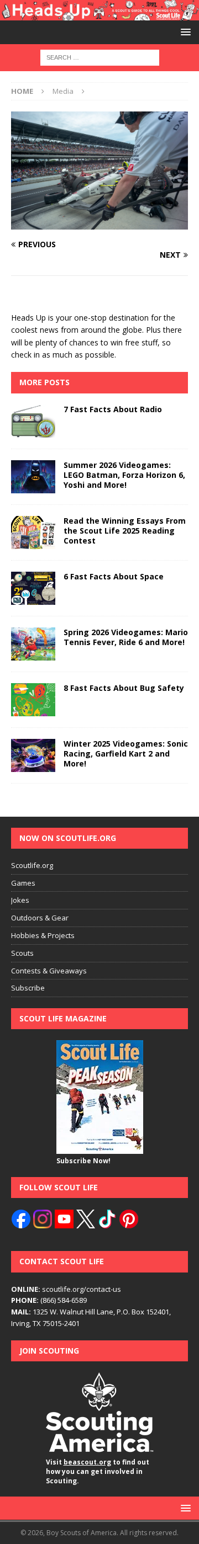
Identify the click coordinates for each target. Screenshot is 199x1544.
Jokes (20, 900)
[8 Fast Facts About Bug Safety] (33, 699)
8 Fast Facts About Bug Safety (124, 688)
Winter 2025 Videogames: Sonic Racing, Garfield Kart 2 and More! (126, 753)
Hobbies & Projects (43, 935)
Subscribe (28, 988)
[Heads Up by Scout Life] (99, 14)
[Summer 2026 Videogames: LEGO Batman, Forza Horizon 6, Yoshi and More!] (33, 476)
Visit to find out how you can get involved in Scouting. (97, 1471)
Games (23, 883)
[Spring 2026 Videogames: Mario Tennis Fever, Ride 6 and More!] (33, 644)
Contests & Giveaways (49, 971)
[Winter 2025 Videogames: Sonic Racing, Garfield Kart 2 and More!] (33, 755)
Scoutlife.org (32, 865)
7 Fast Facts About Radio (113, 409)
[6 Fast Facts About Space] (33, 588)
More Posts (44, 382)
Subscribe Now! (83, 1160)
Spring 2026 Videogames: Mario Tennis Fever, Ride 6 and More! (126, 637)
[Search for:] (99, 57)
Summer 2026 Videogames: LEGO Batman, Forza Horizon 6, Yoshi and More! (124, 475)
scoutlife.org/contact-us (66, 1289)
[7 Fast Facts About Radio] (33, 421)
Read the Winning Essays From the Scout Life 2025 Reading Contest (125, 530)
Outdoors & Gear (40, 918)
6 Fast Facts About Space (114, 576)
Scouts (22, 953)
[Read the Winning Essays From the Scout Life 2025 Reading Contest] (33, 532)
